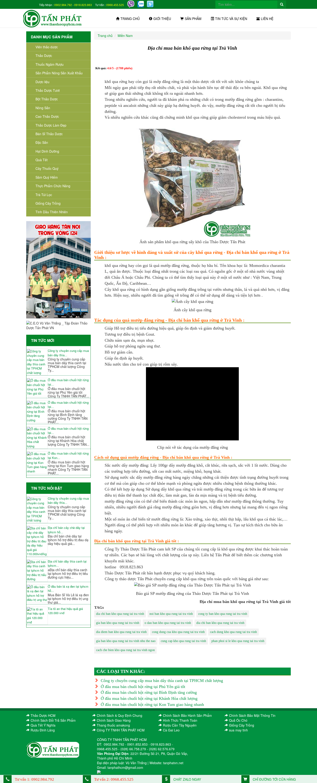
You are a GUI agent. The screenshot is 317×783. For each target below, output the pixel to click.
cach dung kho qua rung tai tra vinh (233, 632)
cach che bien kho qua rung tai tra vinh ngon (125, 650)
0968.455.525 (115, 5)
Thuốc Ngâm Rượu (50, 64)
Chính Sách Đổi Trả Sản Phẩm (53, 720)
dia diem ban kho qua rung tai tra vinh (121, 632)
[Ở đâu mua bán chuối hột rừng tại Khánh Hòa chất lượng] (37, 437)
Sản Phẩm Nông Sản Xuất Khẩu (59, 73)
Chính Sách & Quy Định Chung (119, 715)
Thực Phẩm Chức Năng (53, 185)
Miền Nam (125, 35)
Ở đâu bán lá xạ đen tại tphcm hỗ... (68, 588)
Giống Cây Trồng (48, 203)
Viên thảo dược (47, 47)
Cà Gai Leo (171, 730)
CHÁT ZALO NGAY (186, 779)
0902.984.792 (63, 5)
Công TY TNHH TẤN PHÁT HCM (121, 730)
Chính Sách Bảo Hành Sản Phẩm (187, 715)
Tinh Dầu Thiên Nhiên (52, 212)
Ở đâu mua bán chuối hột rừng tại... (68, 382)
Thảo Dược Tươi (48, 90)
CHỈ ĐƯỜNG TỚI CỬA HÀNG (274, 779)
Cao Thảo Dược (47, 116)
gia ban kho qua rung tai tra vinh (117, 623)
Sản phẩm (193, 18)
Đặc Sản (42, 142)
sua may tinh (238, 730)
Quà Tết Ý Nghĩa (43, 725)
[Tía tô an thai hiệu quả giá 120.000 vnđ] (37, 616)
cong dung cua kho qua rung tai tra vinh (178, 632)
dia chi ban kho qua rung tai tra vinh (120, 614)
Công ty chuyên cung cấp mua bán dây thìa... (68, 353)
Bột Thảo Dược (47, 99)
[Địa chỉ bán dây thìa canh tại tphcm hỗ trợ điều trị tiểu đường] (37, 570)
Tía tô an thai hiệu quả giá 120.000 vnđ (65, 611)
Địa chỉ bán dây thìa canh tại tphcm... (67, 563)
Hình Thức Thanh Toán (180, 720)
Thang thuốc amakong (113, 725)
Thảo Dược (44, 55)
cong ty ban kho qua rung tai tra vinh (222, 614)
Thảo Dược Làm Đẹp (51, 125)
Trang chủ (130, 18)
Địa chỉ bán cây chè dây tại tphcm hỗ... (66, 530)
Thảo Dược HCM (43, 715)
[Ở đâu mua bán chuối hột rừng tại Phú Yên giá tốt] (37, 387)
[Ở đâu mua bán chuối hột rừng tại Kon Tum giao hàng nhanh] (37, 462)
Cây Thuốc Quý (47, 168)
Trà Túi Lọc (44, 194)
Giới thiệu (162, 18)
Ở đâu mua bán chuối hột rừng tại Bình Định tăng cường (149, 692)
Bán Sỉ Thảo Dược (49, 133)
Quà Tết (42, 159)
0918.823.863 (83, 5)
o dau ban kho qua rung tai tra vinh (168, 623)
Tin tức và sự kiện (231, 18)
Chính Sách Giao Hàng (114, 720)
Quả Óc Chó (238, 720)
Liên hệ (267, 18)
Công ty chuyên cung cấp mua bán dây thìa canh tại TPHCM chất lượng (162, 680)
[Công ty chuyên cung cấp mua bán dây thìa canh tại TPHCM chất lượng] (37, 362)
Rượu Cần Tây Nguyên (180, 725)
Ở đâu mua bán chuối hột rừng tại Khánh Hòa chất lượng (149, 698)
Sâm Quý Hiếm (47, 177)
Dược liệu (42, 81)
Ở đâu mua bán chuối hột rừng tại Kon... (68, 455)
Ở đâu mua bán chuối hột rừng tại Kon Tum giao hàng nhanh (152, 704)
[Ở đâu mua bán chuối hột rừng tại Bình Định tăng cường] (37, 411)
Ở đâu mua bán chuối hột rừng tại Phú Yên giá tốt (143, 686)
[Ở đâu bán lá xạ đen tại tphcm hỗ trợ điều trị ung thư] (37, 593)
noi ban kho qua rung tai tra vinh (171, 614)
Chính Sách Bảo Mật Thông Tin (252, 715)
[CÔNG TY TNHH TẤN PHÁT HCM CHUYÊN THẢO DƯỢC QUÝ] (52, 18)
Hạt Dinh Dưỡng (47, 151)
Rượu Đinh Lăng (43, 730)
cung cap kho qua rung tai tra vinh (183, 641)
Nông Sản (43, 107)
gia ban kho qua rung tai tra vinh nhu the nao (125, 641)
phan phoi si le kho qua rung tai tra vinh (237, 641)
